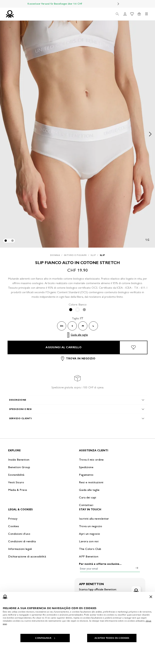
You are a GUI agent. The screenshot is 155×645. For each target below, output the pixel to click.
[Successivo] (118, 4)
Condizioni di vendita (22, 541)
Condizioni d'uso (19, 533)
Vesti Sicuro (16, 482)
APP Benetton (88, 556)
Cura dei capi (87, 497)
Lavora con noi (88, 541)
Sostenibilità (16, 474)
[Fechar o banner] (151, 596)
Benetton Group (19, 467)
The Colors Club (90, 549)
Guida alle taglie (79, 334)
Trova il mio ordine (91, 459)
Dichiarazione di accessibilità (27, 556)
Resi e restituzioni (91, 482)
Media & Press (17, 490)
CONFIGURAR (43, 638)
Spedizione (86, 467)
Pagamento (86, 474)
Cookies (13, 526)
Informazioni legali (20, 549)
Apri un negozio (89, 533)
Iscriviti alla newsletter (94, 518)
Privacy (13, 518)
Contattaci (86, 505)
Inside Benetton (18, 459)
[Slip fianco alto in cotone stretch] (6, 240)
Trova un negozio (90, 526)
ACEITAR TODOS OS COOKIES (112, 638)
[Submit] (137, 568)
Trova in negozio (80, 358)
